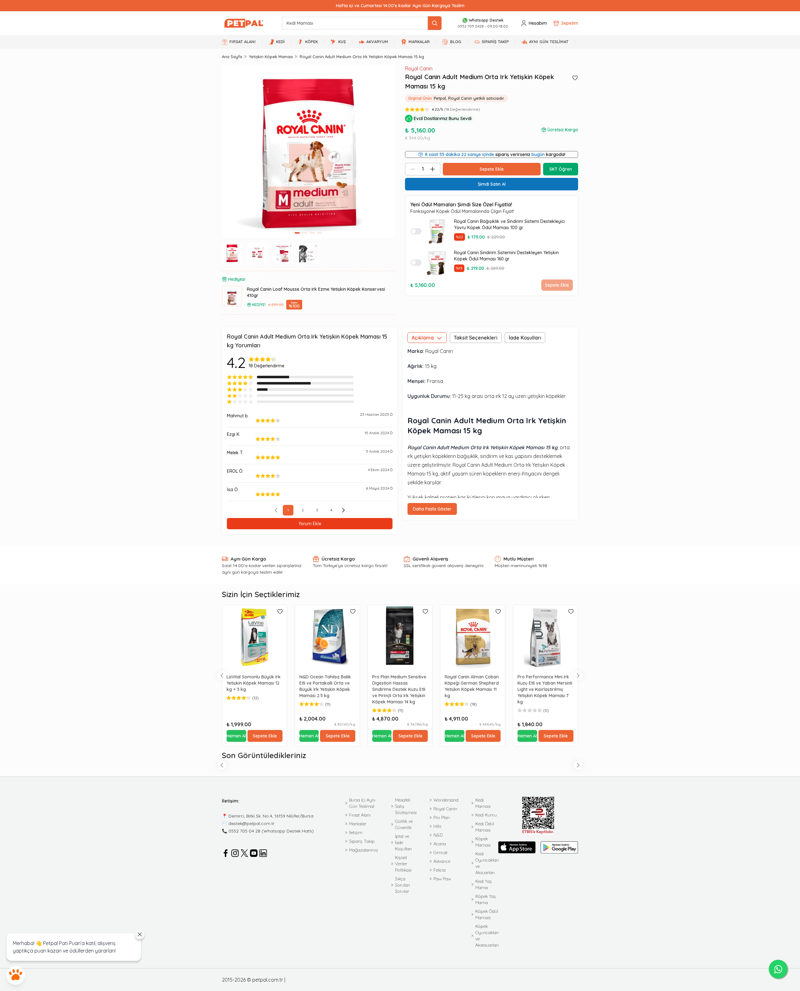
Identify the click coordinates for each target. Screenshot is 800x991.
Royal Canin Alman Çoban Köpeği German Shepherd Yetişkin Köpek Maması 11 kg (472, 686)
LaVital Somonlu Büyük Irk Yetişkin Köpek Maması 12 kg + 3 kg (254, 683)
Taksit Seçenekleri (476, 338)
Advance (441, 861)
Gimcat (440, 852)
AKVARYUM (377, 41)
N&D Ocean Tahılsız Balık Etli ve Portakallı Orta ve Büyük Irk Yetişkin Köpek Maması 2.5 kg (325, 686)
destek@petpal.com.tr (251, 823)
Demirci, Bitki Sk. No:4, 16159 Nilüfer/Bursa (270, 816)
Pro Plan (441, 817)
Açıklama (423, 338)
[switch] (416, 231)
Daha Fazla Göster (432, 509)
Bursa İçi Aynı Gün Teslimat (362, 803)
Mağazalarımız (363, 850)
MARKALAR (419, 41)
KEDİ (280, 41)
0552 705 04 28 (244, 831)
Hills (437, 826)
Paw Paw (442, 879)
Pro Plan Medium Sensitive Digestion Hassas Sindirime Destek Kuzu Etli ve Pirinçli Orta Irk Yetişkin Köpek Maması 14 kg (399, 689)
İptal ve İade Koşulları (403, 842)
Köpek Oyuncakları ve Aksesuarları (487, 935)
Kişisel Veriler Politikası (403, 864)
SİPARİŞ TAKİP (495, 41)
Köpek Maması (483, 842)
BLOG (455, 41)
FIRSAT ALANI (242, 41)
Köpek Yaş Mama (485, 899)
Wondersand (445, 800)
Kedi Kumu (486, 815)
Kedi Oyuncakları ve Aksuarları (487, 863)
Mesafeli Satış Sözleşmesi (406, 806)
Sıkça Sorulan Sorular (402, 885)
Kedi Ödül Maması (484, 827)
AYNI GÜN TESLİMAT (548, 41)
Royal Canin (418, 68)
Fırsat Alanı (360, 815)
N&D (437, 835)
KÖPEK (311, 41)
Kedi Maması (483, 803)
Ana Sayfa (232, 56)
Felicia (439, 870)
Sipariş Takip (362, 841)
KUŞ (342, 41)
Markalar (357, 824)
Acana (439, 844)
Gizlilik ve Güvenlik (404, 824)
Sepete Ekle (557, 285)
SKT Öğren (560, 169)
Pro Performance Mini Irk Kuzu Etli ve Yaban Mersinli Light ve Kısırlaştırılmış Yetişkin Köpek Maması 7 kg (545, 689)
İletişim (355, 832)
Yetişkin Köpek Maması (271, 56)
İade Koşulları (525, 338)
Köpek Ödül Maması (486, 914)
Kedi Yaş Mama (483, 884)
